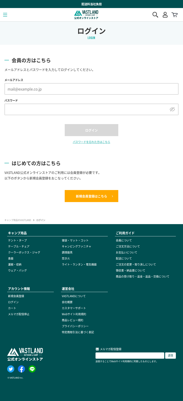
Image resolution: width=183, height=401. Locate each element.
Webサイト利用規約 (74, 314)
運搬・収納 (14, 264)
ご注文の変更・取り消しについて (136, 264)
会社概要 (67, 302)
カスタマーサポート (74, 308)
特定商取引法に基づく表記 (78, 332)
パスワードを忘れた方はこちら (91, 142)
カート (12, 308)
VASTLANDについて (74, 296)
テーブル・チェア (18, 246)
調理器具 (67, 252)
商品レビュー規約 (72, 320)
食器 (10, 258)
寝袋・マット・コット (75, 240)
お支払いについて (126, 252)
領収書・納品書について (130, 270)
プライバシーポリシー (75, 326)
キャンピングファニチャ (76, 246)
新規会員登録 (16, 296)
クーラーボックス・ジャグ (24, 252)
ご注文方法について (128, 246)
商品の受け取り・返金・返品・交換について (142, 276)
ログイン (13, 302)
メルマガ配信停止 (18, 314)
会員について (124, 240)
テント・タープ (17, 240)
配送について (124, 258)
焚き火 (66, 258)
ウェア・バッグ (17, 270)
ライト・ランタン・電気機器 (79, 264)
